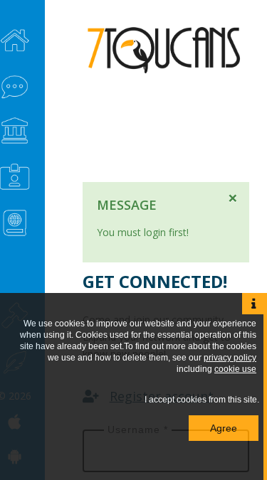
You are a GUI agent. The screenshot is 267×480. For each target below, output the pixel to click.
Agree (223, 428)
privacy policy (230, 358)
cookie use (235, 369)
